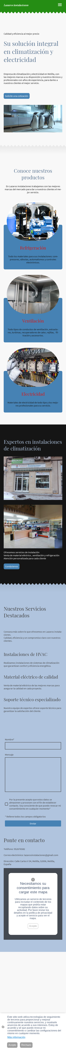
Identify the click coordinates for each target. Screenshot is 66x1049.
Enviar (33, 823)
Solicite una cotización (16, 95)
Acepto (33, 926)
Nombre (9, 739)
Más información (16, 1037)
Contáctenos (11, 566)
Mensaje (9, 754)
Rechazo (26, 1045)
